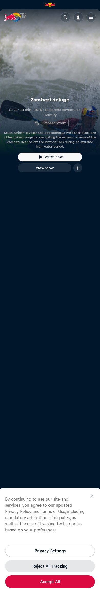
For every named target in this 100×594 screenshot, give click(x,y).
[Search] (65, 17)
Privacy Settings (50, 550)
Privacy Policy (18, 511)
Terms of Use (53, 511)
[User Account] (78, 17)
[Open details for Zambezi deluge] (50, 95)
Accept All (50, 581)
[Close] (92, 496)
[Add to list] (77, 167)
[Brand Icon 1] (50, 4)
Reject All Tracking (50, 566)
